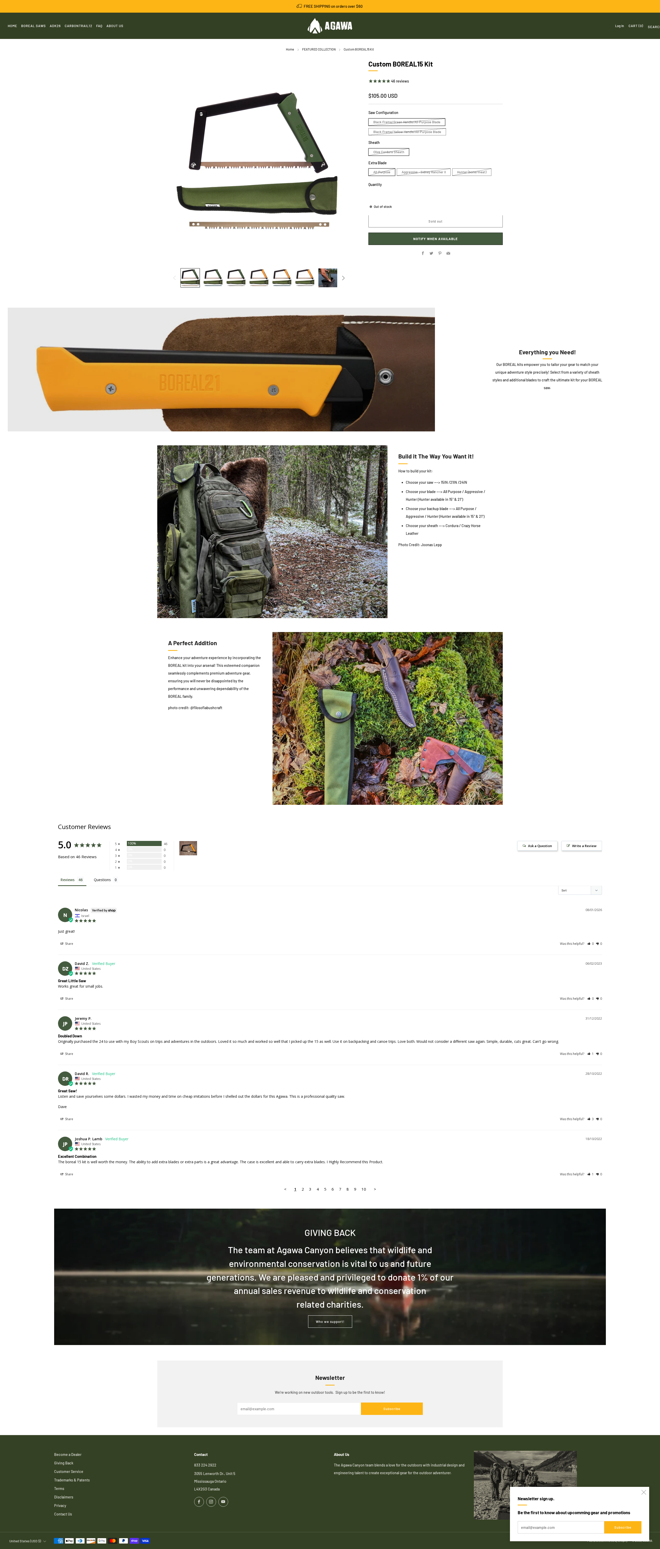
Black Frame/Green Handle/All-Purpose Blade (406, 122)
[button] (590, 943)
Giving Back (63, 1463)
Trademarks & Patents (72, 1480)
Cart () (636, 26)
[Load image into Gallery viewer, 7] (327, 278)
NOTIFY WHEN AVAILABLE (435, 239)
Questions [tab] (102, 879)
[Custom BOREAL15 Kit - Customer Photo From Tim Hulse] (188, 848)
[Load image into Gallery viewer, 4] (259, 278)
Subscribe (622, 1527)
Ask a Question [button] (540, 845)
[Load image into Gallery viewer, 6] (305, 278)
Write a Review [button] (584, 845)
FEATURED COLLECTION (319, 49)
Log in (619, 26)
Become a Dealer (67, 1454)
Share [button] (68, 943)
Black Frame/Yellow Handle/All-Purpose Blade (407, 132)
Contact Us (63, 1514)
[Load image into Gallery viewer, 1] (190, 278)
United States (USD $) (25, 1541)
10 (363, 1189)
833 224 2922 (205, 1465)
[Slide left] (174, 278)
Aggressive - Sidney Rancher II (424, 172)
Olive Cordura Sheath (388, 152)
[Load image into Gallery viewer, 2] (213, 278)
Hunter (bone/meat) (471, 172)
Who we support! (330, 1321)
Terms (59, 1488)
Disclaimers (63, 1497)
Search (650, 28)
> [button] (375, 1189)
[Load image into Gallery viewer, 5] (282, 278)
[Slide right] (343, 278)
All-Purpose (381, 172)
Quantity (375, 184)
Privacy (60, 1505)
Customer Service (68, 1471)
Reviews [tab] (68, 879)
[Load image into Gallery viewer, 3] (236, 278)
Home (290, 49)
